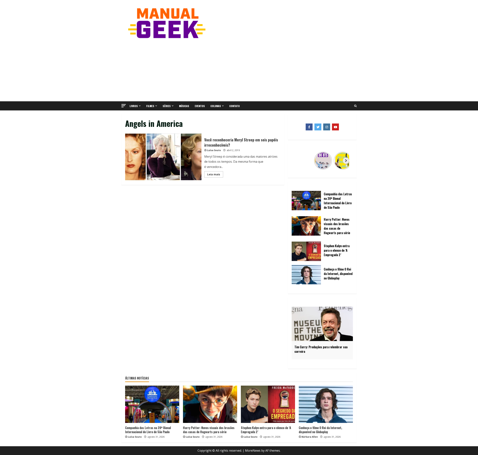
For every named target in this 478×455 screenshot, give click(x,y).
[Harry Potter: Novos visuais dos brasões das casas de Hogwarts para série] (210, 404)
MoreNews (252, 450)
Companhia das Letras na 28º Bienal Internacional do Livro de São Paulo (148, 430)
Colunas (215, 106)
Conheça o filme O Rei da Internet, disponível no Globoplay (320, 430)
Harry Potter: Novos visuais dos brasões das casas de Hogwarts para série (209, 430)
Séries (167, 106)
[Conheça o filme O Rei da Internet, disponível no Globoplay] (326, 404)
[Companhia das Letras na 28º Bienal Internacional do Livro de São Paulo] (152, 404)
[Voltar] (298, 160)
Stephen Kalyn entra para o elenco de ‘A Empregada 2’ (266, 430)
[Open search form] (355, 106)
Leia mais (215, 175)
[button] (123, 105)
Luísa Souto (214, 150)
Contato (234, 106)
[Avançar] (346, 160)
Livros (134, 106)
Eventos (200, 106)
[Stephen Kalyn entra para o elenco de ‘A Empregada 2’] (268, 404)
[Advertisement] (239, 69)
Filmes (150, 106)
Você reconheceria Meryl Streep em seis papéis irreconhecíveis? (163, 157)
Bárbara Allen (310, 436)
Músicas (184, 106)
